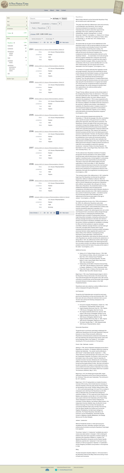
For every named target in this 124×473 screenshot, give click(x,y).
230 (44, 42)
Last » (67, 42)
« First (30, 42)
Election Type (10, 78)
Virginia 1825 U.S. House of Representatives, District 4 (49, 115)
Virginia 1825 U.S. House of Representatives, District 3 (49, 98)
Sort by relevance (36, 39)
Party (8, 38)
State (8, 18)
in (51, 18)
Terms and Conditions (78, 467)
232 (51, 42)
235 (61, 42)
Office (8, 25)
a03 (9, 73)
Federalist (10, 45)
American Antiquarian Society (47, 467)
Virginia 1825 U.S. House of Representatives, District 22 (49, 82)
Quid (9, 58)
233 (54, 42)
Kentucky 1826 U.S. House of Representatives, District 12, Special (52, 197)
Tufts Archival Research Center (64, 467)
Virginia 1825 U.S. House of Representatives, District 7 (49, 148)
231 (48, 42)
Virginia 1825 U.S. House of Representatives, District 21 (49, 66)
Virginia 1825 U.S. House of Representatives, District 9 (49, 180)
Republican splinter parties (11, 53)
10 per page (49, 39)
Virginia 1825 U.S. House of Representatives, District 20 (49, 49)
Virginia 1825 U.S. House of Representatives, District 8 (49, 164)
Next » (50, 34)
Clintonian (10, 48)
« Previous (32, 34)
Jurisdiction (10, 28)
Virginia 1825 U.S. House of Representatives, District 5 (49, 131)
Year (8, 21)
